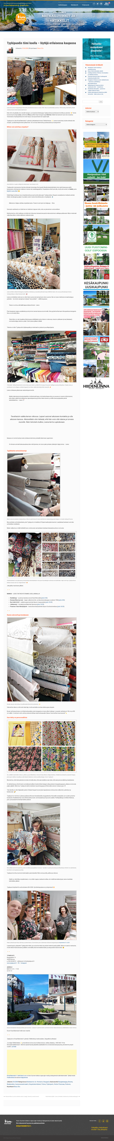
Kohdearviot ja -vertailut (35, 1082)
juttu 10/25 (49, 602)
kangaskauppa (63, 1082)
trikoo (44, 1084)
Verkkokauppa (62, 5)
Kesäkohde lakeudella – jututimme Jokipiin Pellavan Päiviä (96, 89)
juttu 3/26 (44, 598)
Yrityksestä (85, 5)
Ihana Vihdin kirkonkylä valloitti (95, 71)
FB (18, 963)
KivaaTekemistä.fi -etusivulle (16, 5)
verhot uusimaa (59, 1084)
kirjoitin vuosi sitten (12, 191)
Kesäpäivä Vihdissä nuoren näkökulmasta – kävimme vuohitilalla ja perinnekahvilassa (98, 81)
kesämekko (11, 1084)
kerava (70, 1082)
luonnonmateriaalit (21, 1084)
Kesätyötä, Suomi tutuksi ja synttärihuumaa (94, 68)
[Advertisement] (42, 1062)
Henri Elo (40, 48)
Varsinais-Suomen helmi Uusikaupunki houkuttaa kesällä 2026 (97, 77)
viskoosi (68, 1084)
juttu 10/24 (40, 604)
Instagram (24, 963)
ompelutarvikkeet (35, 1084)
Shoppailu (46, 1082)
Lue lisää (14, 1046)
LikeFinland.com (21, 1075)
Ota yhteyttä (96, 56)
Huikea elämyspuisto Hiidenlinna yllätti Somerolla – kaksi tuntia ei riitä (97, 93)
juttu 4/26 (61, 600)
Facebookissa (10, 1077)
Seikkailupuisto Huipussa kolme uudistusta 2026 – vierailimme (95, 86)
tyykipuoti (49, 1084)
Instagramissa (24, 1077)
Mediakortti (74, 5)
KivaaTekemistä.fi (11, 1075)
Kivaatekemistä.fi (23, 1126)
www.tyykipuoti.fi (11, 963)
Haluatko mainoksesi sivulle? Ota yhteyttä (99, 1128)
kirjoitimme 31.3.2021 (64, 942)
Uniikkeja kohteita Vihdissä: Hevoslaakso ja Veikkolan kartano (98, 73)
